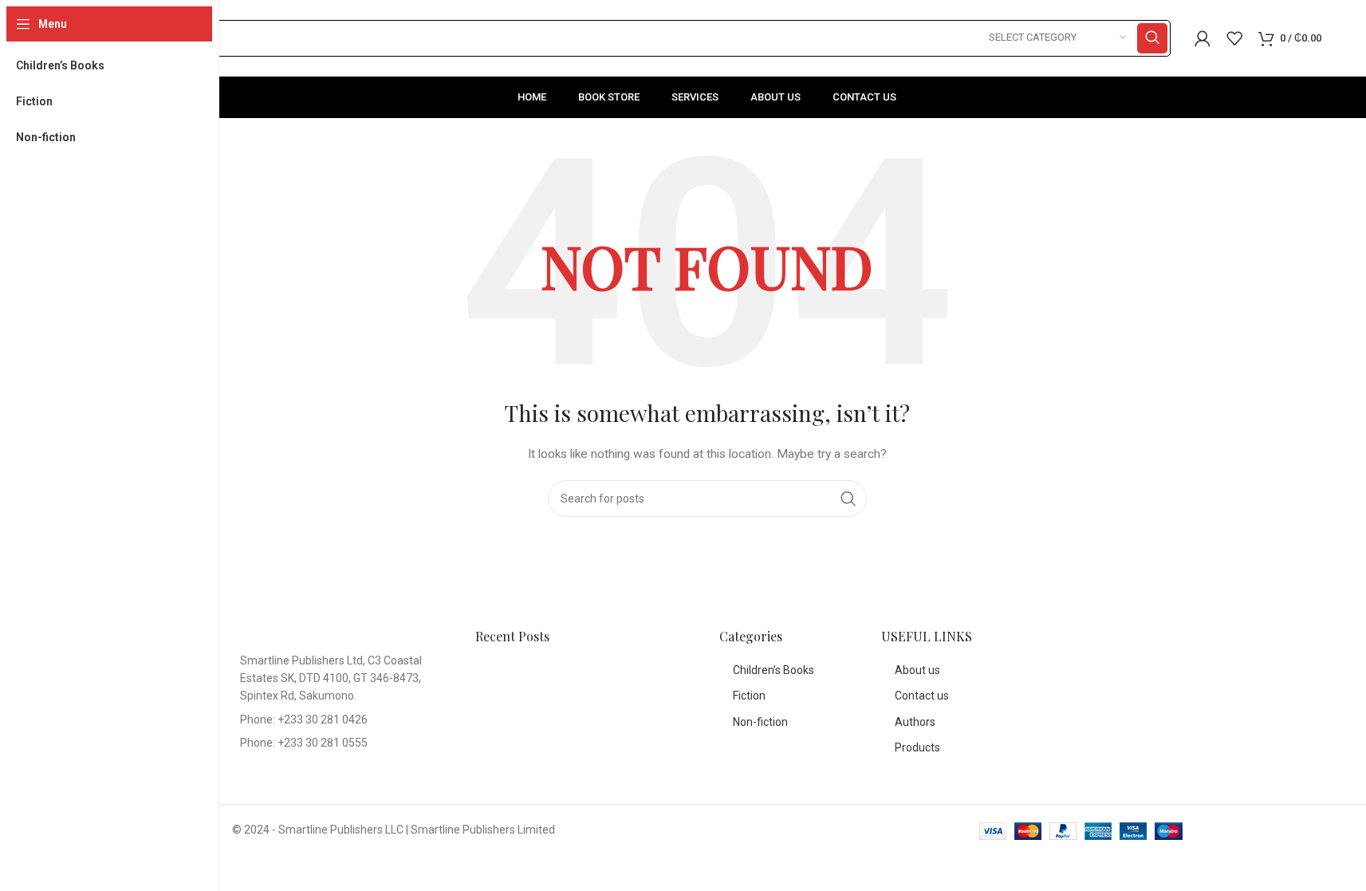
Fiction (749, 695)
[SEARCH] (1152, 38)
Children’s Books (773, 670)
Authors (915, 722)
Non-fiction (760, 722)
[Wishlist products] (1234, 38)
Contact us (922, 695)
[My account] (1202, 38)
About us (917, 670)
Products (917, 747)
